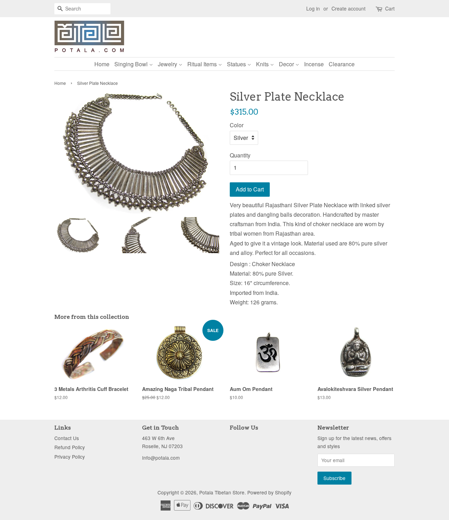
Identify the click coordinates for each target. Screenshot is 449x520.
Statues (237, 64)
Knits (263, 64)
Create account (348, 8)
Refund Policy (69, 447)
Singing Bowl (131, 64)
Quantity (240, 155)
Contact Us (66, 437)
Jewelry (168, 64)
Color (236, 125)
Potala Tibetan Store (221, 492)
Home (101, 64)
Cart (390, 8)
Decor (287, 64)
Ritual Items (202, 64)
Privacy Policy (69, 456)
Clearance (342, 64)
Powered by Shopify (269, 492)
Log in (313, 8)
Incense (314, 64)
